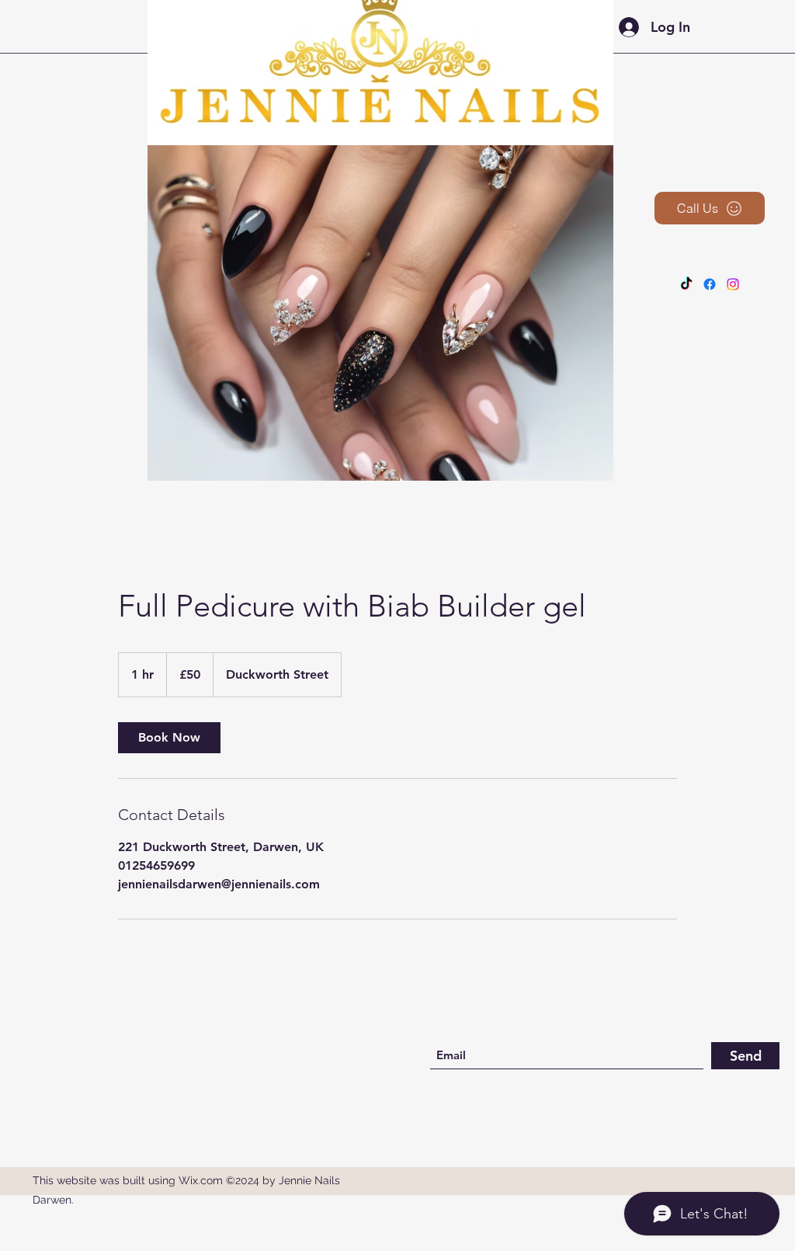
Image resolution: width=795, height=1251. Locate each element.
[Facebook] (709, 284)
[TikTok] (686, 284)
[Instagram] (733, 284)
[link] (169, 737)
